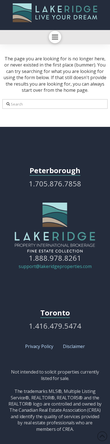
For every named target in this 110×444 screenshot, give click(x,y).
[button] (55, 37)
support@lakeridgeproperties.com (55, 266)
